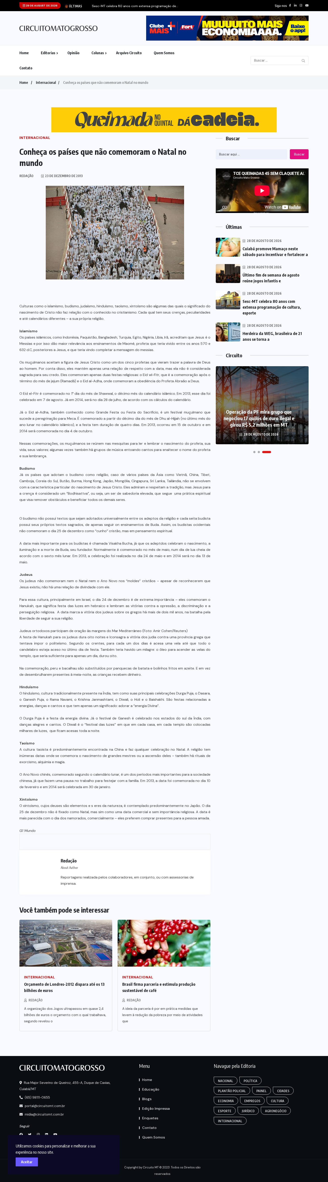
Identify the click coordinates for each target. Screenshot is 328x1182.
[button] (254, 452)
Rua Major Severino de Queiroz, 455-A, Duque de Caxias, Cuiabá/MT (64, 1086)
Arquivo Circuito (129, 53)
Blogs (147, 1099)
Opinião (73, 53)
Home (24, 53)
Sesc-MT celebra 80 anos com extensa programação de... (135, 6)
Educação (150, 1089)
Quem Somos (164, 53)
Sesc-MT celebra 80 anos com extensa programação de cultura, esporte (272, 307)
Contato (25, 68)
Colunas (97, 53)
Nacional (225, 1081)
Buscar (299, 154)
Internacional (46, 82)
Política (250, 1081)
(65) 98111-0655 (37, 1097)
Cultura (277, 1101)
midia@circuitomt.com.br (44, 1114)
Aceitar (27, 1162)
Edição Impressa (156, 1108)
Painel (261, 1091)
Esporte (224, 1111)
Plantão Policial (232, 1091)
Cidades (283, 1091)
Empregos (252, 1101)
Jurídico (248, 1111)
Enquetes (150, 1118)
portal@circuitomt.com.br (44, 1106)
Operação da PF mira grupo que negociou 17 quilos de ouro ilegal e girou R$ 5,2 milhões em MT (259, 418)
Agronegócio (275, 1111)
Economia (226, 1101)
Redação (36, 1000)
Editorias (48, 53)
